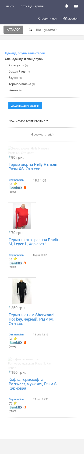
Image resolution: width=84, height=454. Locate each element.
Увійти (10, 6)
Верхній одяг (19, 71)
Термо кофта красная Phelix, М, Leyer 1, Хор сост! (34, 242)
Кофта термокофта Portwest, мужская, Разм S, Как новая (33, 384)
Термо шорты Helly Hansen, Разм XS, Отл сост (33, 166)
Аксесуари (18, 65)
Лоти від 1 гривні (32, 6)
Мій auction (70, 18)
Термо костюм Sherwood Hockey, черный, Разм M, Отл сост (31, 319)
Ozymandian (16, 180)
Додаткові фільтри (25, 105)
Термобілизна (21, 84)
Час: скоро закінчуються (27, 120)
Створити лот (47, 18)
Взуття (15, 77)
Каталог (13, 29)
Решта (14, 90)
